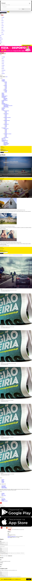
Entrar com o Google (16, 537)
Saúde (3, 93)
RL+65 (3, 109)
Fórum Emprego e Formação (7, 133)
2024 (6, 112)
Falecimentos (3, 138)
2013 (6, 84)
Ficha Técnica (5, 142)
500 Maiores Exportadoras (7, 117)
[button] (16, 35)
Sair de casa (3, 97)
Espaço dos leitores (6, 104)
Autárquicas (5, 81)
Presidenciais (5, 90)
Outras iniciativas (6, 137)
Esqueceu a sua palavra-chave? (12, 536)
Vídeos (3, 102)
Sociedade (3, 79)
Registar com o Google (4, 555)
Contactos (3, 493)
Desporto (3, 94)
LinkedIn (3, 481)
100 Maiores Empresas (7, 120)
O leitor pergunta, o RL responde (8, 105)
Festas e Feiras (6, 98)
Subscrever (2, 152)
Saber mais (1, 179)
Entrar (1, 76)
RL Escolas (3, 108)
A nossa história (4, 485)
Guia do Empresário (6, 110)
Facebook (3, 479)
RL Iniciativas (4, 127)
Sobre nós (3, 141)
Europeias (5, 89)
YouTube (3, 482)
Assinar (5, 11)
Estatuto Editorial (6, 144)
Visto (2, 101)
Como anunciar (4, 139)
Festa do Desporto (6, 128)
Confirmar (1, 562)
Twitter (3, 480)
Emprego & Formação (5, 140)
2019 (6, 88)
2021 (6, 83)
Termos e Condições (6, 143)
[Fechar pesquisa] (29, 3)
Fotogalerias (3, 103)
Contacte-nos (2, 11)
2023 (6, 116)
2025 (6, 82)
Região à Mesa (4, 96)
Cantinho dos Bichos (5, 100)
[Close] (8, 533)
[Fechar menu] (5, 53)
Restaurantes (3, 498)
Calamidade (3, 80)
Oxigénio (5, 99)
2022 (6, 87)
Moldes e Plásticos (6, 113)
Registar (4, 76)
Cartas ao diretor (6, 106)
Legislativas (5, 85)
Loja (6, 11)
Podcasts (3, 107)
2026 (6, 91)
